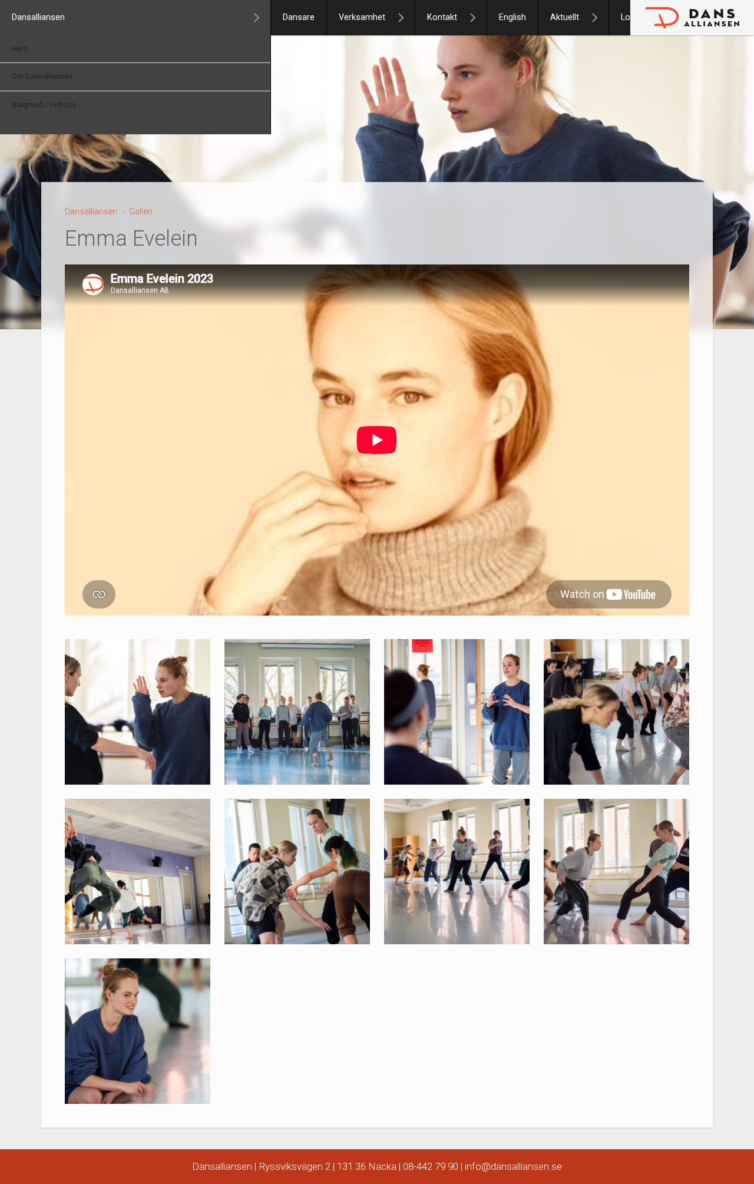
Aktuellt (564, 17)
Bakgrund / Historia (44, 105)
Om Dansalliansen (42, 76)
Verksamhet (362, 17)
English (512, 17)
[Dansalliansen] (261, 17)
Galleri (140, 211)
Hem (20, 49)
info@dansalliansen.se (513, 1166)
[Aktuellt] (600, 17)
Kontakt (442, 17)
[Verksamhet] (406, 17)
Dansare (299, 17)
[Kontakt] (478, 17)
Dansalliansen (38, 17)
